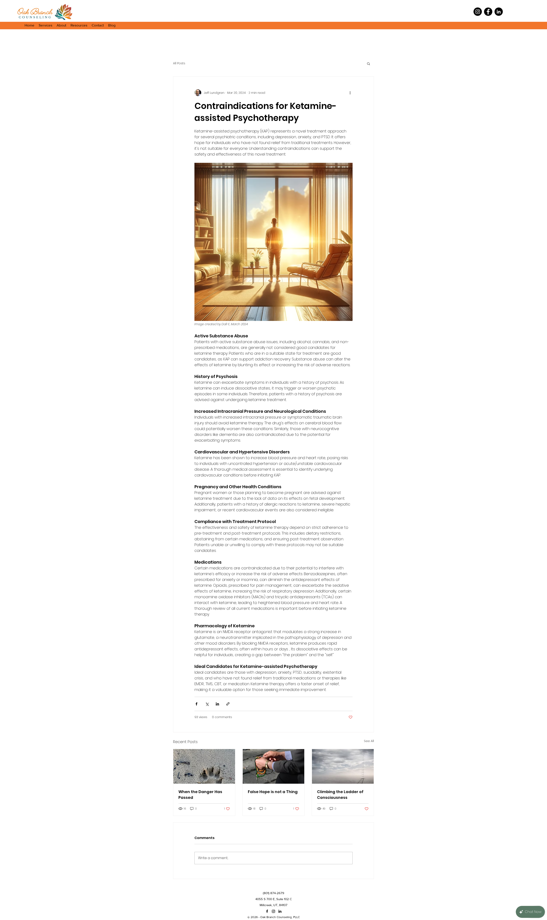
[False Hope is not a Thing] (273, 766)
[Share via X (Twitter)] (207, 704)
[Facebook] (488, 11)
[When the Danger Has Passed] (204, 766)
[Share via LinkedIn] (217, 704)
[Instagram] (477, 11)
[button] (45, 25)
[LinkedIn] (498, 11)
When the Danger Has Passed (200, 794)
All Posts (179, 63)
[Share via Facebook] (196, 704)
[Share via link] (228, 704)
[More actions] (350, 92)
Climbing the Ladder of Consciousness (340, 794)
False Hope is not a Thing (273, 791)
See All (369, 741)
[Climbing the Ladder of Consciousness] (343, 766)
